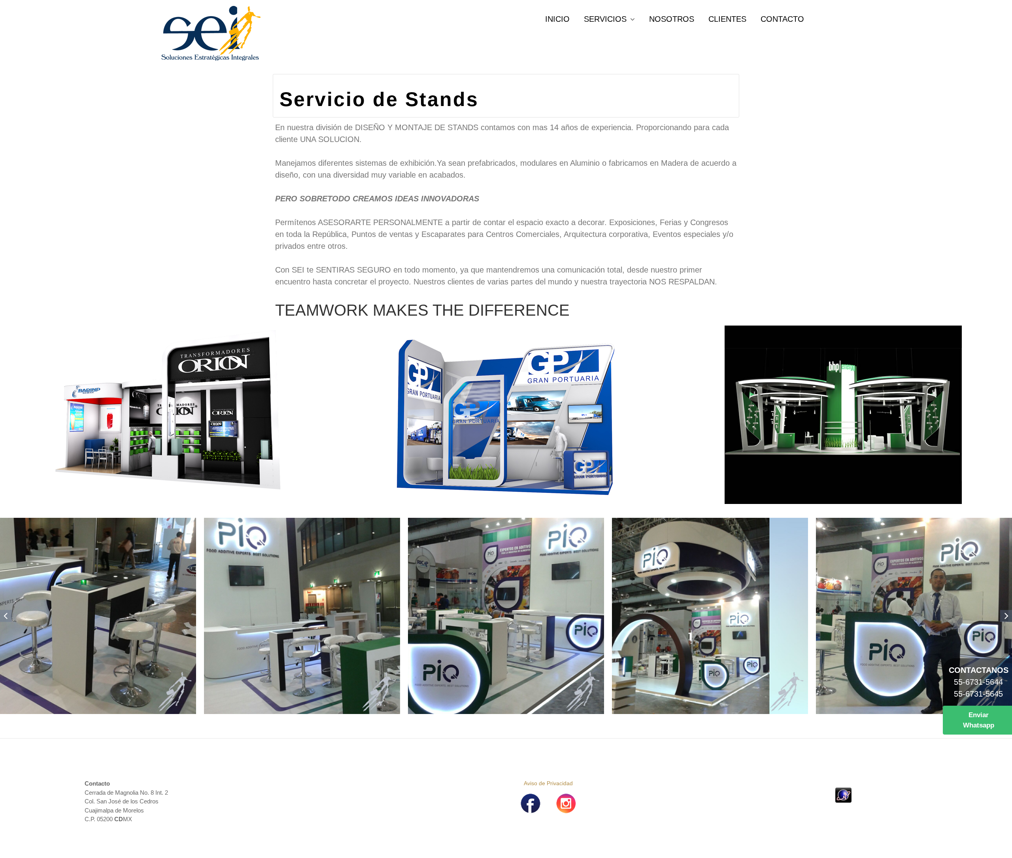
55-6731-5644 (978, 682)
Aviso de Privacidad (548, 783)
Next (1006, 616)
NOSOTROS (671, 19)
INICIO (557, 19)
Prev (6, 616)
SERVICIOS (605, 19)
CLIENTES (727, 19)
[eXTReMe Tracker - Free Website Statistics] (843, 794)
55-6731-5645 (978, 693)
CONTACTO (782, 19)
